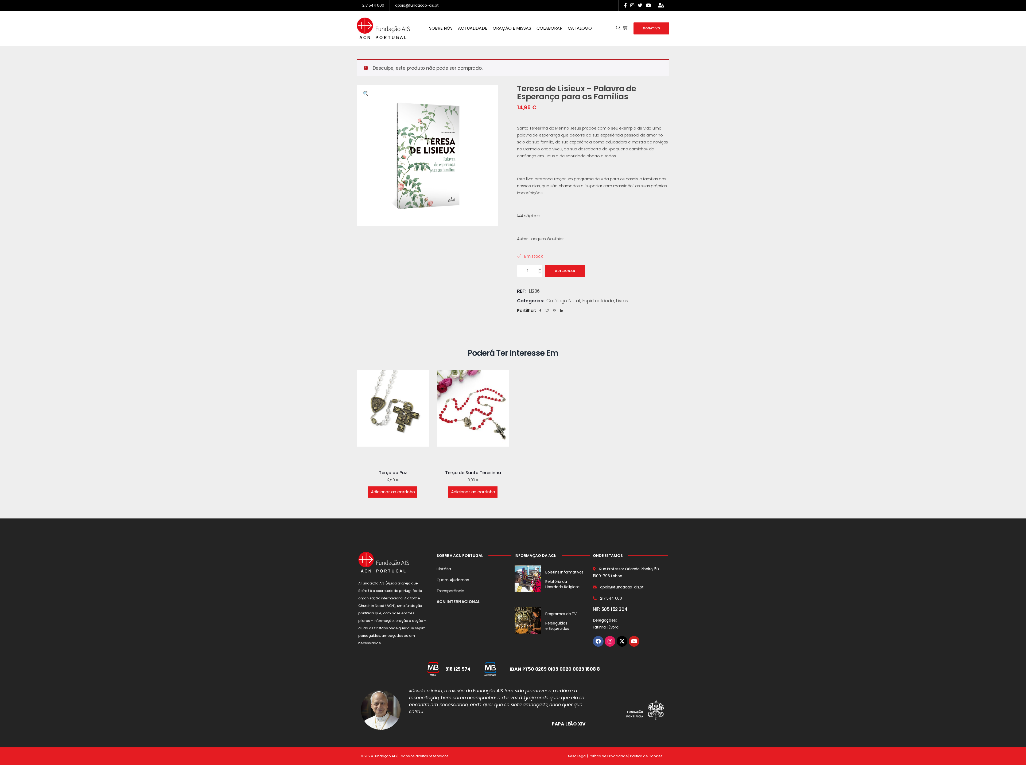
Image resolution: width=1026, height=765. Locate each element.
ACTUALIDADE (472, 28)
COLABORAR (549, 28)
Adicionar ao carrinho (393, 492)
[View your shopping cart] (625, 28)
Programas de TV (561, 613)
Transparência (450, 591)
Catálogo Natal (563, 301)
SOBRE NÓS (441, 28)
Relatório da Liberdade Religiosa (562, 584)
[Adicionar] (386, 457)
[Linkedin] (563, 311)
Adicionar (565, 271)
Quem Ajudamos (453, 580)
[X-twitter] (622, 641)
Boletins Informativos (564, 572)
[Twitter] (548, 311)
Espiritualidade (598, 301)
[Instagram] (610, 641)
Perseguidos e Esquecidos (557, 625)
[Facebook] (542, 311)
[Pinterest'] (556, 311)
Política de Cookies (646, 756)
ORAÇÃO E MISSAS (512, 28)
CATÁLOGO (580, 28)
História (444, 569)
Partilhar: (526, 310)
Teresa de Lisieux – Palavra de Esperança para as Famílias (576, 92)
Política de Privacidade (608, 756)
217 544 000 (373, 5)
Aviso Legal (577, 756)
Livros (622, 301)
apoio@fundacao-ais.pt (417, 5)
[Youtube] (634, 641)
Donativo (651, 28)
